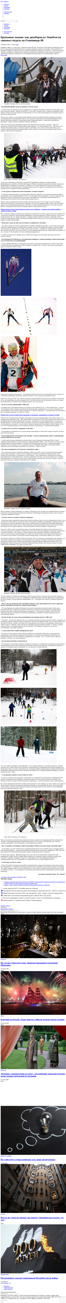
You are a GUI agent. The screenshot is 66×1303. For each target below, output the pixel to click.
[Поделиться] (3, 1300)
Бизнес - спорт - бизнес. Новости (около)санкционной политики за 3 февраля (27, 885)
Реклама (6, 13)
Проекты (6, 9)
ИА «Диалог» (5, 1)
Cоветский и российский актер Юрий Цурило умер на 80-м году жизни (27, 895)
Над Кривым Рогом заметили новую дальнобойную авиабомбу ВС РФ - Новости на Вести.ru (34, 891)
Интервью (7, 7)
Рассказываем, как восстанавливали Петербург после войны (29, 1278)
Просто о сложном (6, 1156)
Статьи (6, 6)
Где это (3, 1214)
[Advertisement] (33, 1094)
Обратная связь (8, 1287)
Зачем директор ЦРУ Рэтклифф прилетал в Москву (20, 888)
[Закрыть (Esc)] (1, 1300)
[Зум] (6, 1300)
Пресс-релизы (8, 1289)
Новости (6, 4)
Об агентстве (8, 12)
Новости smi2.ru (5, 905)
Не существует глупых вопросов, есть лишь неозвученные (28, 1159)
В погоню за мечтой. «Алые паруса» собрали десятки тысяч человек (33, 1019)
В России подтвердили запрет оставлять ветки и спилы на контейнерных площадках (31, 898)
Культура (3, 959)
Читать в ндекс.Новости (10, 877)
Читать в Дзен (22, 877)
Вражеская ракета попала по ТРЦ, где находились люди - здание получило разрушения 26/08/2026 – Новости (32, 894)
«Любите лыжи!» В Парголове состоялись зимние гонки (20, 883)
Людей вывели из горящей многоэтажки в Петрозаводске (22, 900)
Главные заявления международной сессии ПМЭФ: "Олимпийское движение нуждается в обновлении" (34, 882)
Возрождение (5, 1274)
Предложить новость (7, 909)
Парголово (4, 55)
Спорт (17, 44)
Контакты (7, 1286)
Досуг (2, 1016)
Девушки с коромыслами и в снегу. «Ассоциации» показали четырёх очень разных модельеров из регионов (33, 1075)
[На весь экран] (5, 1300)
